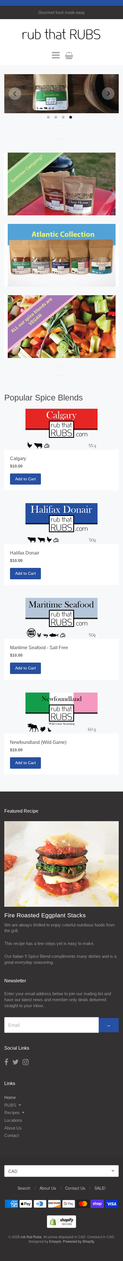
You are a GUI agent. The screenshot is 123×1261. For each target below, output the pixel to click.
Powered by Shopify (78, 1241)
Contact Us (75, 1188)
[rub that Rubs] (61, 35)
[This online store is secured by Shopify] (61, 1226)
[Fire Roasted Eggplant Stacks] (61, 864)
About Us (13, 1128)
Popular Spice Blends (43, 397)
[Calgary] (61, 429)
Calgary (18, 458)
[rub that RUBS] (61, 93)
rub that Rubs (31, 1236)
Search (23, 1188)
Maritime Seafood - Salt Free (39, 647)
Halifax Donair (24, 552)
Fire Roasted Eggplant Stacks (45, 915)
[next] (108, 93)
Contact (11, 1135)
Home (10, 1097)
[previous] (15, 93)
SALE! (100, 1188)
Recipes (12, 1112)
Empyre (55, 1241)
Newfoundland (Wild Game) (38, 742)
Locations (13, 1120)
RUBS (10, 1105)
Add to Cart (25, 479)
